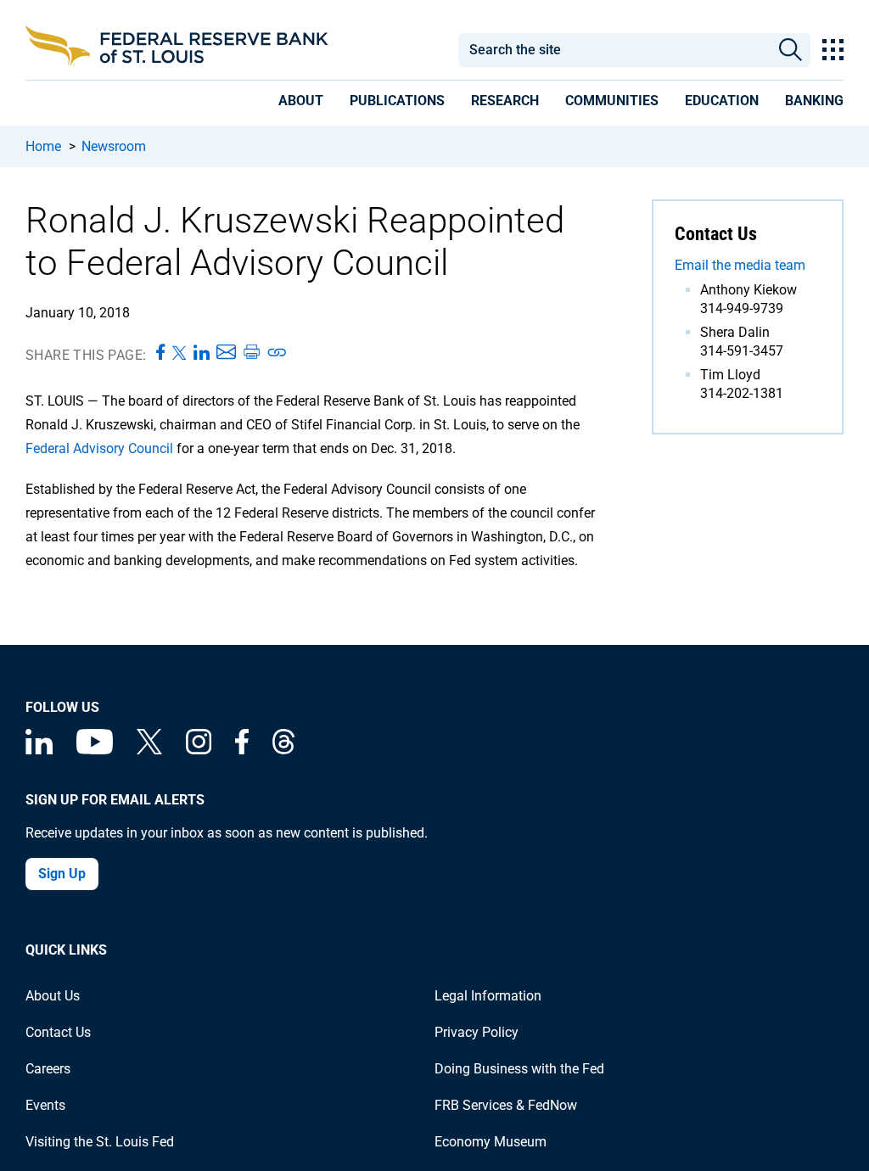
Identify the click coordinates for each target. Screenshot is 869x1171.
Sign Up (62, 874)
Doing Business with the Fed (519, 1069)
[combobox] (614, 50)
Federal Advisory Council (99, 448)
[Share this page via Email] (226, 353)
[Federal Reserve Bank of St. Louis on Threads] (283, 750)
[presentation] (300, 103)
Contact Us (58, 1032)
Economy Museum (490, 1142)
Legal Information (487, 996)
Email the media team (740, 265)
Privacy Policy (476, 1032)
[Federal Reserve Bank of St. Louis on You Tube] (94, 750)
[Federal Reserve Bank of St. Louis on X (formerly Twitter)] (149, 750)
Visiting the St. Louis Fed (99, 1142)
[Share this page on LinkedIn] (201, 353)
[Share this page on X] (179, 353)
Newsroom (113, 146)
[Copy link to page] (277, 353)
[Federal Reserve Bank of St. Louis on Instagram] (198, 750)
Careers (47, 1069)
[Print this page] (251, 353)
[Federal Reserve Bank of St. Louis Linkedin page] (39, 750)
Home (43, 146)
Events (45, 1105)
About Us (52, 996)
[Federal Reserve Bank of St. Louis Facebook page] (242, 750)
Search (790, 50)
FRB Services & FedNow (505, 1105)
